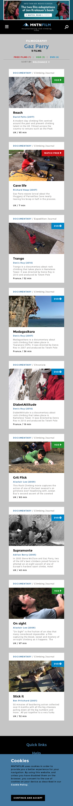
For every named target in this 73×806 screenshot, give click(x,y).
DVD (54, 57)
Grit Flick (20, 477)
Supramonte (22, 550)
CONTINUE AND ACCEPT (28, 798)
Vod (56, 80)
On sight (19, 623)
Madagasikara (24, 332)
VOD (40, 57)
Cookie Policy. (19, 784)
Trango (18, 258)
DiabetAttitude (24, 405)
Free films (22, 57)
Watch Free (51, 153)
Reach (18, 113)
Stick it (18, 696)
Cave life (19, 186)
